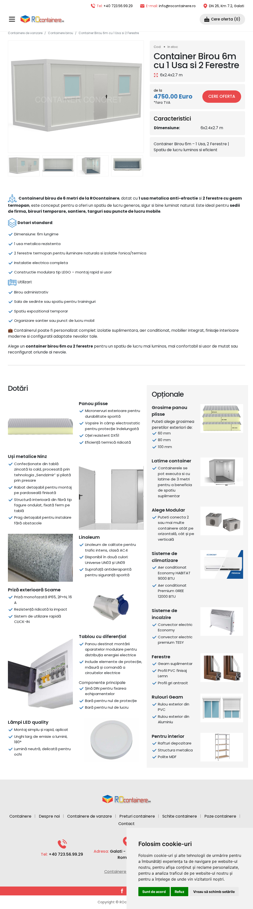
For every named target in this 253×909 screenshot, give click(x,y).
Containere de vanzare (25, 33)
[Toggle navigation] (12, 19)
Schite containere (179, 816)
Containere (20, 816)
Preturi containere (137, 816)
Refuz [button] (179, 891)
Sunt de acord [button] (154, 891)
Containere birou (60, 33)
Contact (126, 823)
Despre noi (49, 816)
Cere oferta (221, 96)
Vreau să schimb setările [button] (214, 891)
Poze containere (220, 816)
